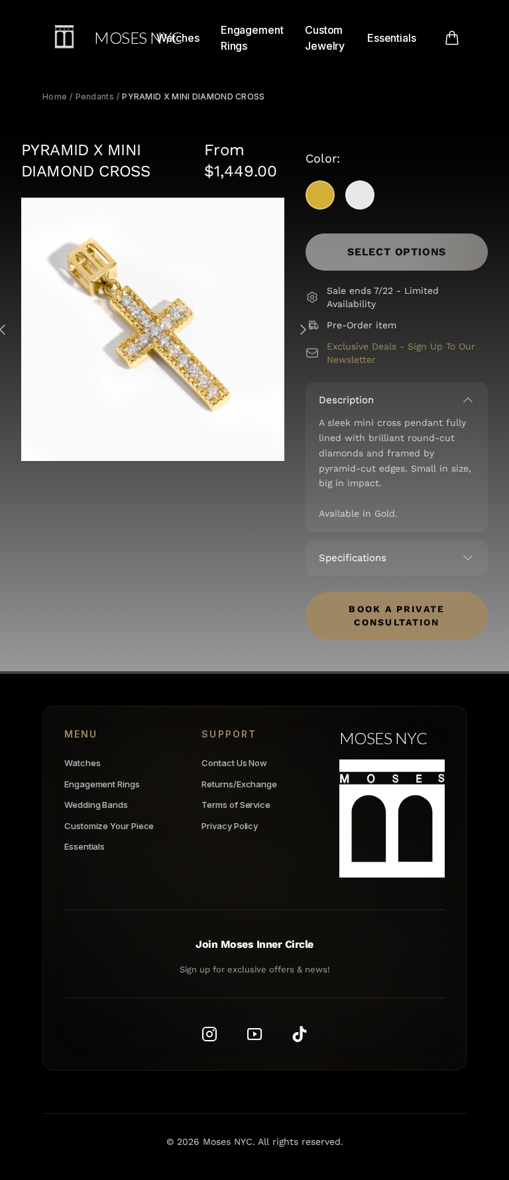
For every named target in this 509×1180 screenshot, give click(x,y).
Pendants (95, 96)
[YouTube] (254, 1034)
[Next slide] (303, 330)
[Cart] (452, 37)
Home (54, 96)
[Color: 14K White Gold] (359, 195)
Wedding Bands (96, 804)
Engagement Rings (252, 37)
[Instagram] (209, 1034)
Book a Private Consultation (396, 615)
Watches (177, 37)
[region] (152, 329)
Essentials (391, 37)
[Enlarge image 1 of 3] (152, 329)
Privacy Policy (229, 825)
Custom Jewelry (325, 37)
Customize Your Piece (109, 825)
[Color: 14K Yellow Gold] (320, 195)
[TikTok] (299, 1034)
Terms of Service (235, 804)
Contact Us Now (234, 762)
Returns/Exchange (239, 784)
